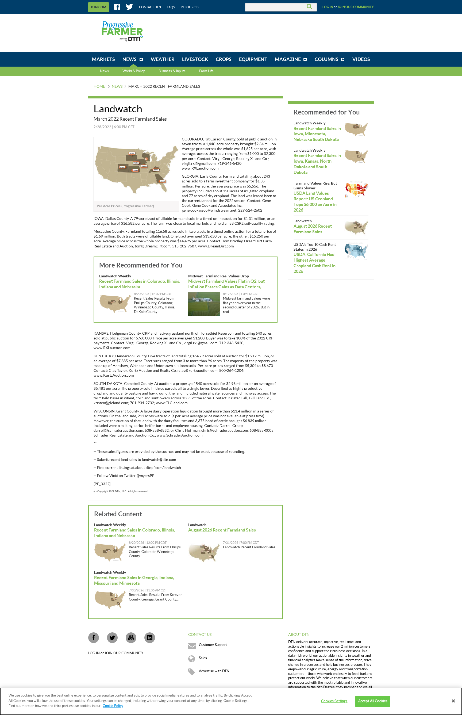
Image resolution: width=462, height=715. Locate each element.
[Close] (453, 701)
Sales (203, 658)
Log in (327, 7)
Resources (190, 7)
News (104, 71)
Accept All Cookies (372, 701)
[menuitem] (103, 59)
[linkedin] (149, 637)
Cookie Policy (113, 706)
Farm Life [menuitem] (206, 71)
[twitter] (112, 637)
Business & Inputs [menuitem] (172, 71)
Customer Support (213, 645)
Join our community (355, 7)
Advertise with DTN (214, 671)
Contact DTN (150, 7)
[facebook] (93, 637)
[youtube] (131, 637)
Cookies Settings (334, 701)
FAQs (171, 7)
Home (99, 87)
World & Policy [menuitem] (133, 71)
